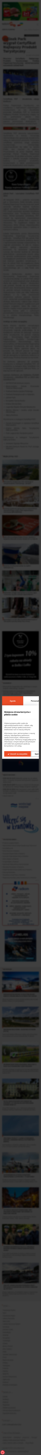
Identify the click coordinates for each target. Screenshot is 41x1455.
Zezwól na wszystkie (18, 754)
